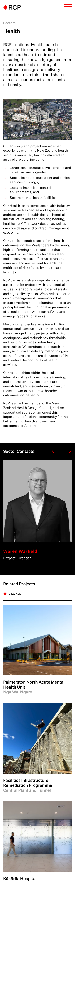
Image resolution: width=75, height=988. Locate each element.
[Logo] (12, 7)
